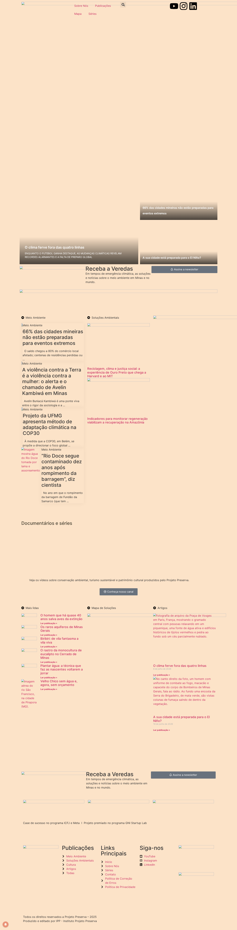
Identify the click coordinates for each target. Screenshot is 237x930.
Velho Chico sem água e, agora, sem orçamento (58, 683)
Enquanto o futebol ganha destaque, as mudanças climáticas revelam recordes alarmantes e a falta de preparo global (73, 255)
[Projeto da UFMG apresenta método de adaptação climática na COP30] (22, 409)
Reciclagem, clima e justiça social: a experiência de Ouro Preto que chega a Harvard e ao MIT (116, 372)
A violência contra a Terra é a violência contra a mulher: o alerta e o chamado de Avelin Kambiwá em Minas (51, 381)
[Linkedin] (193, 6)
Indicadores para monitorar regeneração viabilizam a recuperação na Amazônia (117, 420)
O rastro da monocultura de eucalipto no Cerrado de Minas (61, 654)
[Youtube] (174, 6)
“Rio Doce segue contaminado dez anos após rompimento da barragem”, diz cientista (61, 470)
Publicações (103, 5)
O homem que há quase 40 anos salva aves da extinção (61, 617)
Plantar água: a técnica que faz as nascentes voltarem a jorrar (61, 669)
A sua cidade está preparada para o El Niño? (172, 257)
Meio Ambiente (32, 325)
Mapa (78, 13)
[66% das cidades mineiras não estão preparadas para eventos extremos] (22, 325)
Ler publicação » (48, 623)
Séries (92, 13)
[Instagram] (183, 6)
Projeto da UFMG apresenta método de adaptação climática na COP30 (49, 424)
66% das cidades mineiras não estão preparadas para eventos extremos (53, 337)
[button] (123, 4)
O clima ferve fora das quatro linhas (54, 247)
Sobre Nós (81, 5)
